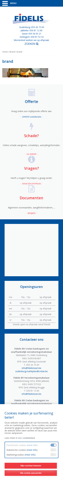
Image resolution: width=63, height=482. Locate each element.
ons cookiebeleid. (26, 437)
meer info (32, 445)
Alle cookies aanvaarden (31, 473)
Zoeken (30, 44)
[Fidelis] (31, 19)
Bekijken (31, 213)
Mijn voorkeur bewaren (30, 465)
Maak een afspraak (31, 183)
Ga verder (31, 154)
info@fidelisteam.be (31, 368)
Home (5, 51)
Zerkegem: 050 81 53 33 (32, 36)
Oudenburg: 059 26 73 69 (31, 27)
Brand (12, 51)
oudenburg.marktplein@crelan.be (31, 371)
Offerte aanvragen (31, 117)
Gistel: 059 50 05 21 (31, 33)
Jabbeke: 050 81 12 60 (31, 30)
